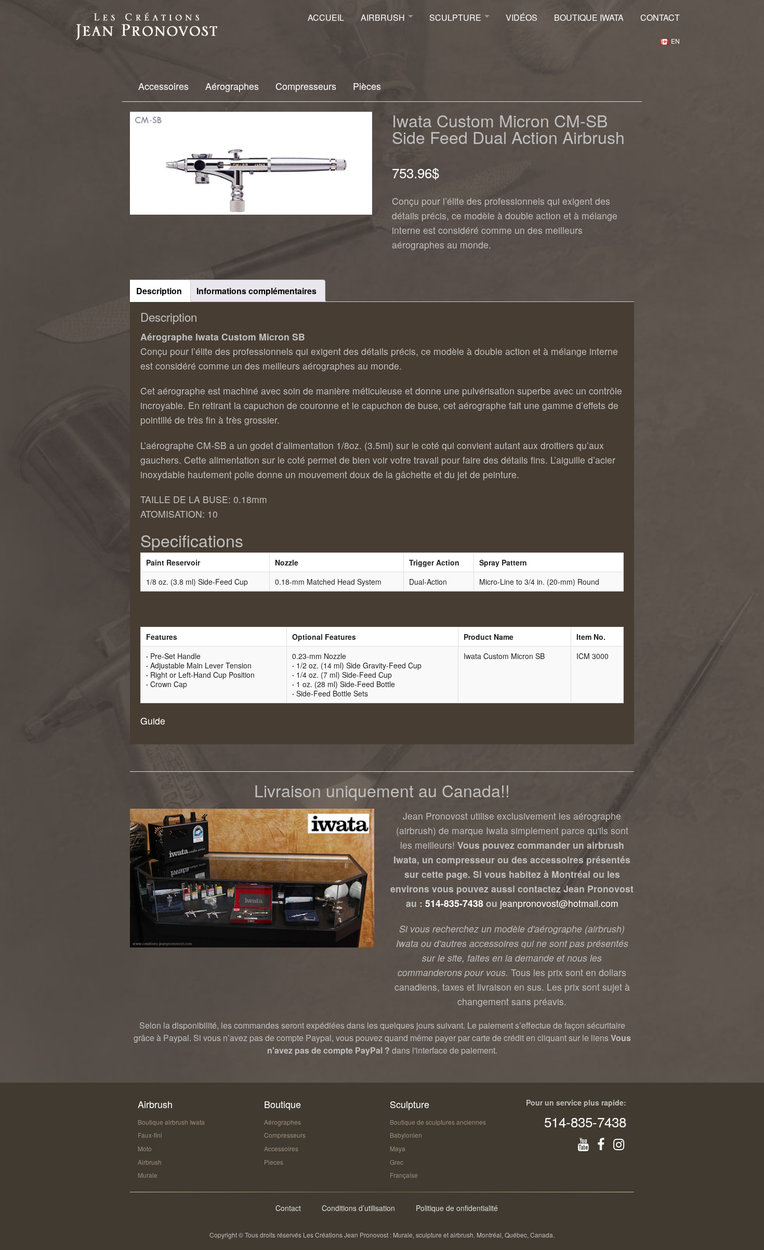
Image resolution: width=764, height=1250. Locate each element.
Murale (147, 1174)
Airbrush (383, 17)
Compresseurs (305, 86)
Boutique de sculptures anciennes (438, 1121)
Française (404, 1174)
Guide (152, 720)
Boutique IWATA (589, 17)
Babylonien (406, 1134)
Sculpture (455, 17)
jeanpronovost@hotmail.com (559, 903)
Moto (145, 1148)
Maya (397, 1148)
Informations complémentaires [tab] (256, 291)
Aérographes (232, 86)
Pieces (273, 1161)
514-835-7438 (454, 903)
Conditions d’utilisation (358, 1208)
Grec (396, 1161)
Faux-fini (150, 1134)
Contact (660, 17)
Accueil (326, 17)
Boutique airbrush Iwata (171, 1121)
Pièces (367, 86)
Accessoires (163, 86)
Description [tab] (159, 291)
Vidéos (521, 17)
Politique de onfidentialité (457, 1208)
